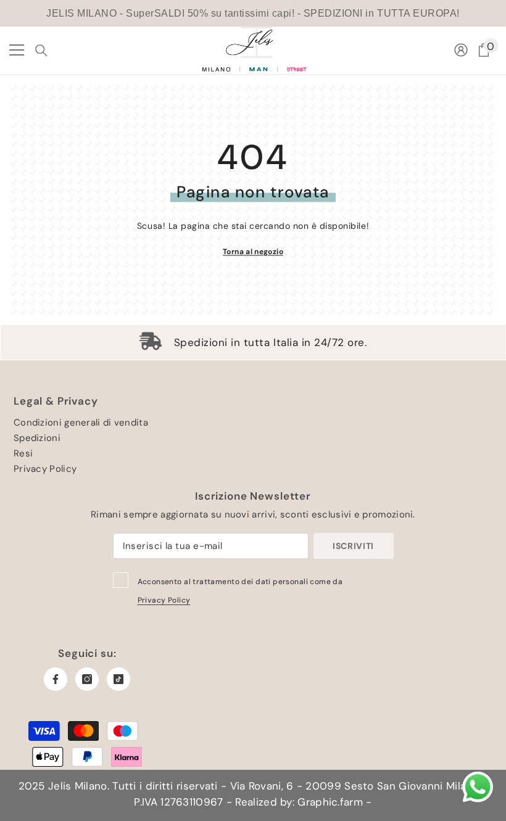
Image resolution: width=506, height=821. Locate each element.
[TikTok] (118, 679)
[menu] (16, 50)
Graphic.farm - (333, 802)
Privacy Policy (164, 600)
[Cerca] (41, 50)
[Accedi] (461, 50)
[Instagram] (87, 679)
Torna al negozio (253, 251)
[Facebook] (55, 679)
